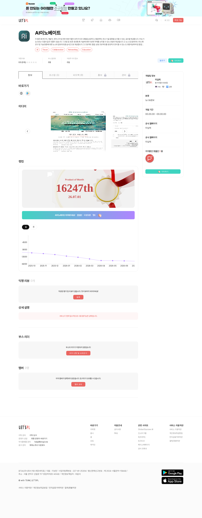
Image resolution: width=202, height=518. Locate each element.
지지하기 (177, 61)
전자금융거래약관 (176, 437)
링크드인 (141, 441)
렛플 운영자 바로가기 (39, 438)
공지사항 (117, 429)
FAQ (116, 433)
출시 (92, 433)
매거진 (92, 445)
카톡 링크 (33, 435)
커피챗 (92, 429)
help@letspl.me (41, 442)
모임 (92, 441)
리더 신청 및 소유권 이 (78, 353)
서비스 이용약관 (175, 429)
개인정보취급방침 (176, 433)
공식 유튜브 (142, 448)
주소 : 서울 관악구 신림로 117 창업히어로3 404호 (39, 474)
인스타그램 (142, 433)
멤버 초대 (78, 384)
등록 (78, 297)
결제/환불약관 (174, 441)
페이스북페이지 (144, 445)
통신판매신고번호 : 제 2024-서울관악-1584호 (107, 471)
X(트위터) (141, 437)
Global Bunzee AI (145, 429)
